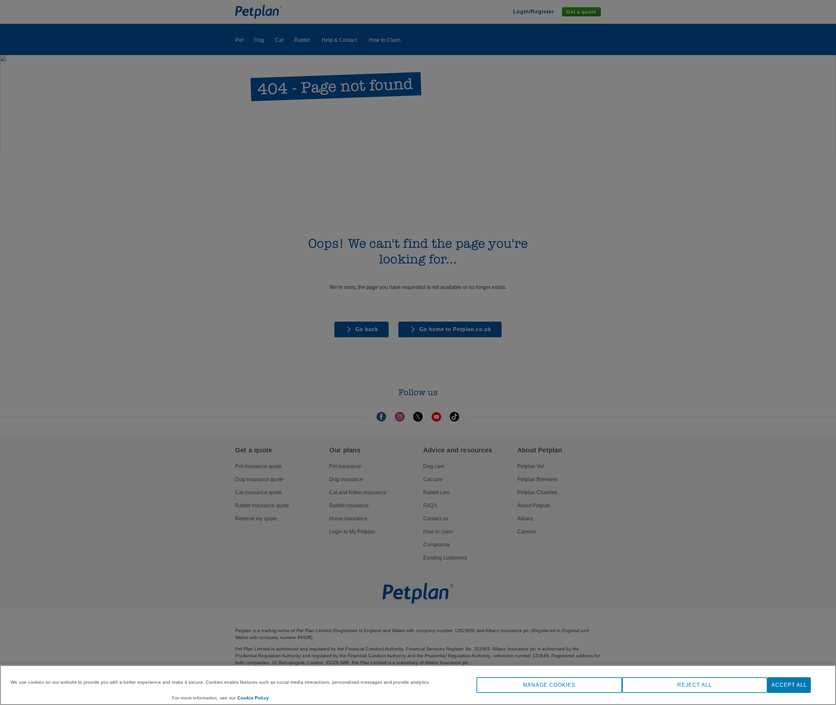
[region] (418, 685)
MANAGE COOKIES (549, 685)
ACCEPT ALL (789, 685)
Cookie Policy (253, 697)
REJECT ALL (694, 685)
